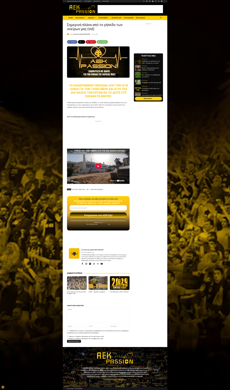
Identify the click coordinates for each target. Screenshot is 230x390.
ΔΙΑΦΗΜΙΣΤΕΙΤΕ (97, 1)
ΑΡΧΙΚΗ (70, 18)
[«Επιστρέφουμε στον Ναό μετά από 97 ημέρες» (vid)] (77, 283)
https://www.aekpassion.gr (87, 252)
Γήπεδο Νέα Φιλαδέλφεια (96, 189)
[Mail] (149, 1)
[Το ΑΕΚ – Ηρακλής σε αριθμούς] (98, 283)
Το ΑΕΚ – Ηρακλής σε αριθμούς (96, 292)
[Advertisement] (130, 9)
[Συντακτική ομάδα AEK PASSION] (68, 34)
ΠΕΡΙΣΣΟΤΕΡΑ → (148, 98)
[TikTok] (155, 1)
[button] (161, 18)
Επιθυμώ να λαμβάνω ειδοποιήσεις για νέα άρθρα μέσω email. (86, 338)
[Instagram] (146, 1)
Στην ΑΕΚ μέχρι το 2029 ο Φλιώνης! (119, 292)
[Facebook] (143, 1)
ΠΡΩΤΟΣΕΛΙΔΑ (140, 18)
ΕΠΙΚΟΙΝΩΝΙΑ (105, 1)
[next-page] (71, 298)
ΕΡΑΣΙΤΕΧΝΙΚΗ (102, 18)
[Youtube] (161, 1)
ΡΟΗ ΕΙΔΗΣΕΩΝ (128, 18)
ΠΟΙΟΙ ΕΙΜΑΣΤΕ (87, 1)
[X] (158, 1)
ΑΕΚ (88, 189)
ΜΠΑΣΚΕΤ (91, 18)
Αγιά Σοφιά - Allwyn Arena (78, 189)
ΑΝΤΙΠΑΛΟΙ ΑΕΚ (116, 18)
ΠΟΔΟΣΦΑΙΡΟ (79, 18)
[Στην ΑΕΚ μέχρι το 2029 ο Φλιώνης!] (120, 283)
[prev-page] (68, 298)
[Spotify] (152, 1)
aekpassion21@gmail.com (119, 379)
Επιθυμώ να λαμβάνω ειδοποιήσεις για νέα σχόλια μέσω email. (86, 336)
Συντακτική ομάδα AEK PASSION (81, 34)
